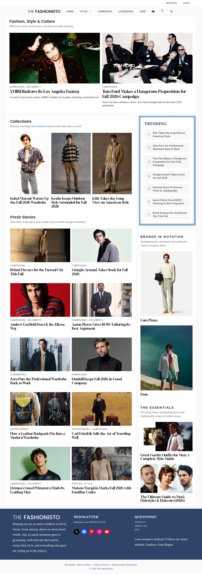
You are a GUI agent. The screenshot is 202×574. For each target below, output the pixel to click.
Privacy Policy (84, 564)
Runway (15, 126)
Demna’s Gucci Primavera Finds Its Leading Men (37, 490)
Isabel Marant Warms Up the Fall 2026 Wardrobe (29, 200)
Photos (77, 484)
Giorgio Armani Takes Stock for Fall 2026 (100, 272)
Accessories (19, 429)
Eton (144, 394)
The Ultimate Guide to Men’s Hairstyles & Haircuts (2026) (162, 499)
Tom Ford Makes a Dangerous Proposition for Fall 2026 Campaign (170, 162)
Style (83, 11)
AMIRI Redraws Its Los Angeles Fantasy (44, 91)
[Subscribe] (153, 11)
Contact (140, 522)
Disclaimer (70, 564)
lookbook (41, 126)
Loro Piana (148, 320)
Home (70, 11)
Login (186, 3)
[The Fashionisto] (44, 11)
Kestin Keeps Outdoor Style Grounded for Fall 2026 (68, 202)
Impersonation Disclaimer (124, 564)
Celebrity (34, 87)
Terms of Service (101, 564)
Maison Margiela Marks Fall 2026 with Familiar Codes (101, 490)
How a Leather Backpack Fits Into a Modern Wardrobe (37, 436)
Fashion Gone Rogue (159, 544)
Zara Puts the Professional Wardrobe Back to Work (38, 381)
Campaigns (105, 11)
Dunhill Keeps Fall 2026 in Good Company (97, 381)
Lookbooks (126, 11)
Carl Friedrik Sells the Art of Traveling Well (101, 436)
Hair (143, 11)
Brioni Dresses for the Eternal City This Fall (37, 272)
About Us (141, 526)
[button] (162, 11)
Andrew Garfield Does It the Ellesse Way (37, 326)
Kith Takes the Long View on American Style (110, 200)
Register (171, 3)
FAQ (137, 530)
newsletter (97, 522)
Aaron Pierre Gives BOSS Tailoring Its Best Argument (101, 326)
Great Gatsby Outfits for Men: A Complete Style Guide (164, 457)
